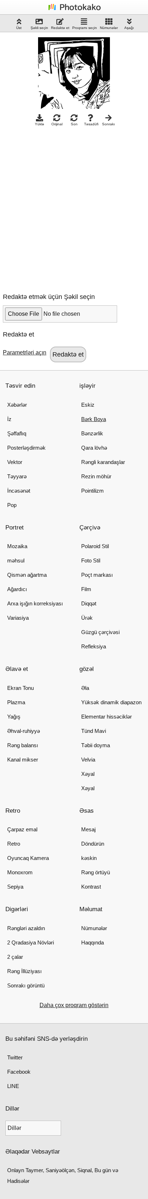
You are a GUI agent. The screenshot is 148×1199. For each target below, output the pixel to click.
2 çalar (15, 957)
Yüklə (39, 124)
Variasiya (18, 618)
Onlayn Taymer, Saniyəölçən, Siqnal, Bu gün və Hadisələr (62, 1175)
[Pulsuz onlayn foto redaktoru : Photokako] (74, 10)
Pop (12, 505)
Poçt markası (97, 575)
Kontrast (91, 887)
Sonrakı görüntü (26, 985)
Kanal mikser (22, 759)
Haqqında (92, 942)
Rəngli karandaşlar (103, 462)
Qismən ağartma (27, 575)
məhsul (15, 560)
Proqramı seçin (84, 28)
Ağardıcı (17, 589)
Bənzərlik (92, 433)
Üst (19, 28)
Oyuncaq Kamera (28, 858)
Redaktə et (60, 28)
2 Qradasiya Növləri (30, 942)
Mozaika (17, 546)
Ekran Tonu (20, 688)
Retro (13, 844)
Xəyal (87, 774)
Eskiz (87, 405)
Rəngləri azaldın (26, 928)
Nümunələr (109, 28)
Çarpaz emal (22, 829)
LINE (13, 1086)
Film (86, 589)
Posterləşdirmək (26, 448)
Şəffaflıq (16, 433)
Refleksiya (93, 646)
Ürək (87, 618)
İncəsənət (18, 491)
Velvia (88, 759)
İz (9, 419)
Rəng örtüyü (95, 872)
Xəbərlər (17, 405)
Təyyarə (17, 476)
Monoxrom (20, 872)
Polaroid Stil (95, 546)
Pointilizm (92, 491)
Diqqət (88, 603)
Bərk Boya (93, 419)
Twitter (15, 1057)
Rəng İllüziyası (24, 971)
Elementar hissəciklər (106, 717)
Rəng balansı (22, 745)
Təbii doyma (95, 745)
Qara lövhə (94, 448)
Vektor (14, 462)
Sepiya (15, 887)
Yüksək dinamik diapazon (111, 702)
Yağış (13, 717)
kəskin (89, 858)
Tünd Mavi (93, 731)
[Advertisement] (74, 207)
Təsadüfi (91, 124)
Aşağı (129, 28)
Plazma (16, 702)
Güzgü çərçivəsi (100, 632)
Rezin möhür (96, 476)
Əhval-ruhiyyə (23, 731)
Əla (85, 688)
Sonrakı (108, 124)
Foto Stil (90, 560)
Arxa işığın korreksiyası (35, 603)
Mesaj (88, 829)
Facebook (19, 1072)
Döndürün (92, 844)
